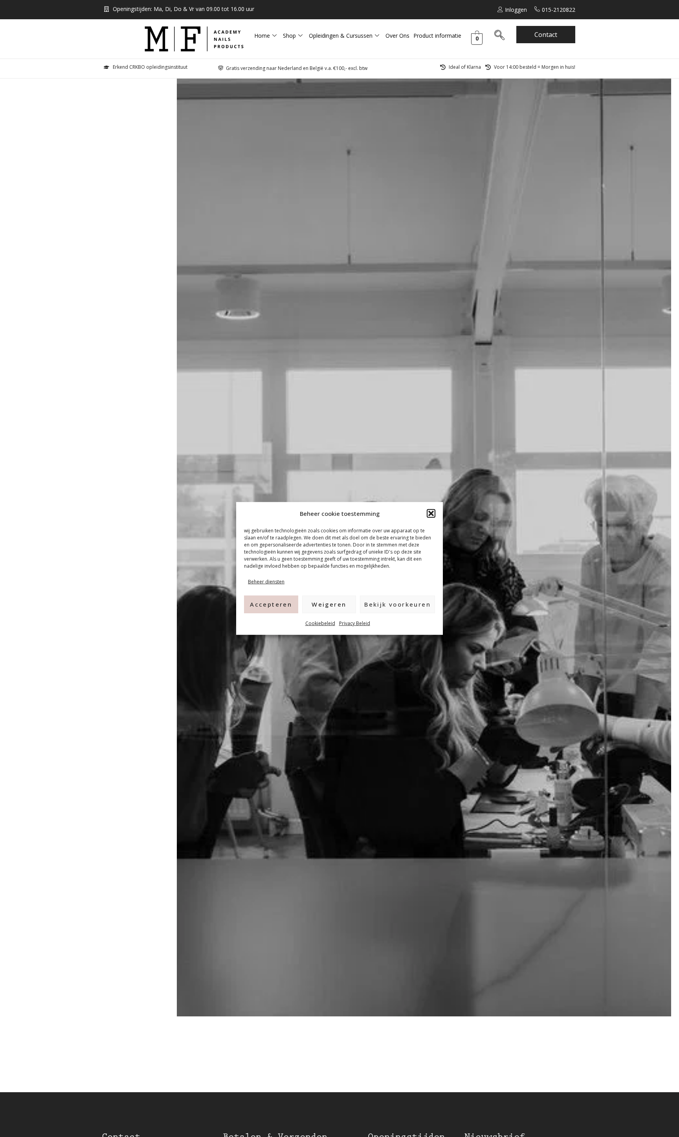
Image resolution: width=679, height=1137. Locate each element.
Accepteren (271, 604)
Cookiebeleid (320, 623)
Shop (289, 35)
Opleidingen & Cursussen (341, 35)
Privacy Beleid (354, 623)
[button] (431, 513)
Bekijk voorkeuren (397, 604)
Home (262, 35)
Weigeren (329, 604)
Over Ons (397, 35)
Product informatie (437, 35)
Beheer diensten (266, 581)
